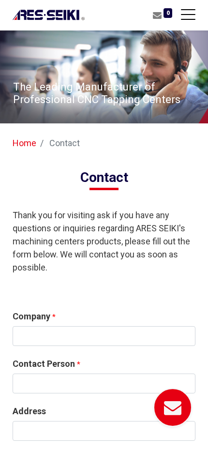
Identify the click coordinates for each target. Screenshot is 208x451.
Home (24, 143)
